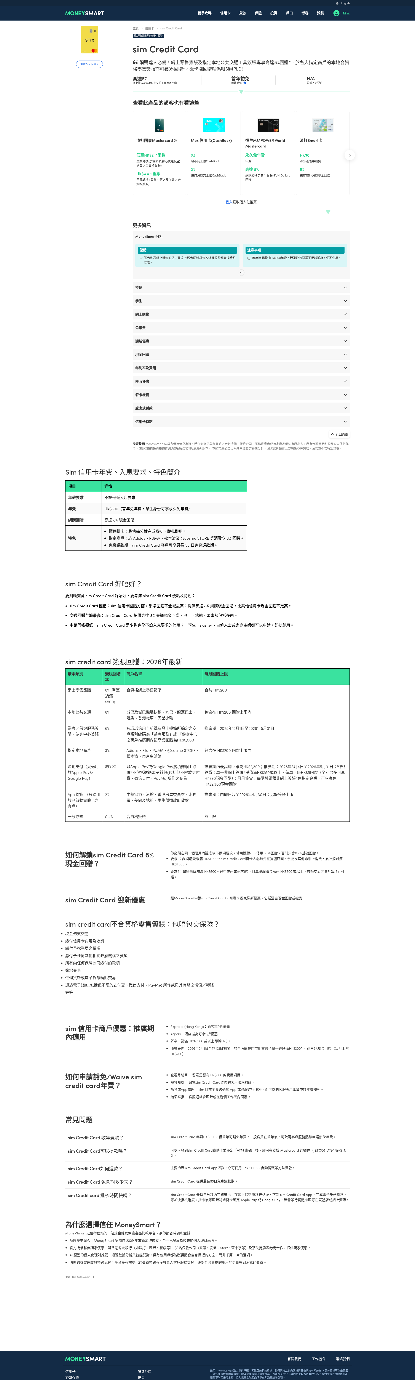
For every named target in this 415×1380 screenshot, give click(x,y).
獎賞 (320, 12)
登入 (346, 13)
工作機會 (319, 1358)
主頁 (136, 28)
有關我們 (294, 1358)
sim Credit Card (171, 28)
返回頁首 (341, 434)
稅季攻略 (205, 12)
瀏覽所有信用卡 (89, 64)
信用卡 (225, 12)
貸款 (242, 12)
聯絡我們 (343, 1358)
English (345, 3)
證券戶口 (145, 1371)
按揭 (141, 1377)
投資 (273, 12)
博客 (305, 12)
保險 (258, 12)
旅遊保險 (72, 1377)
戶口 (289, 12)
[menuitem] (204, 13)
